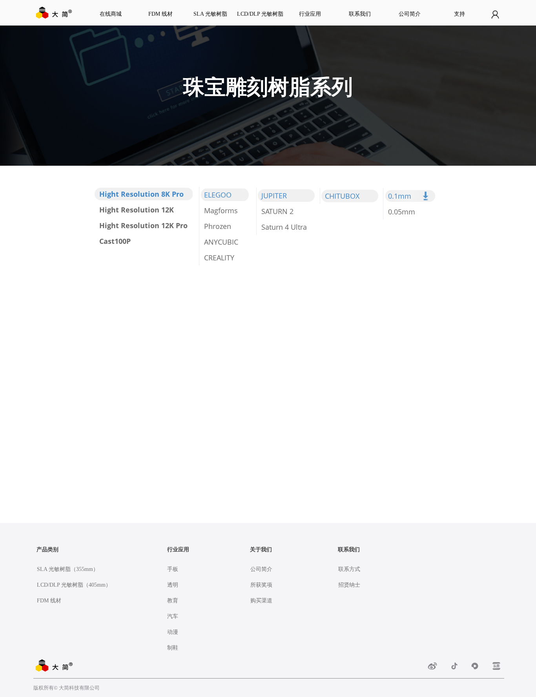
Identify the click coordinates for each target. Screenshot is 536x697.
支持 (459, 14)
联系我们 (360, 14)
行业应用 (310, 14)
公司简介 (410, 14)
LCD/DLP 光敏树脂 (260, 14)
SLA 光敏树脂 (210, 14)
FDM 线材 (160, 14)
